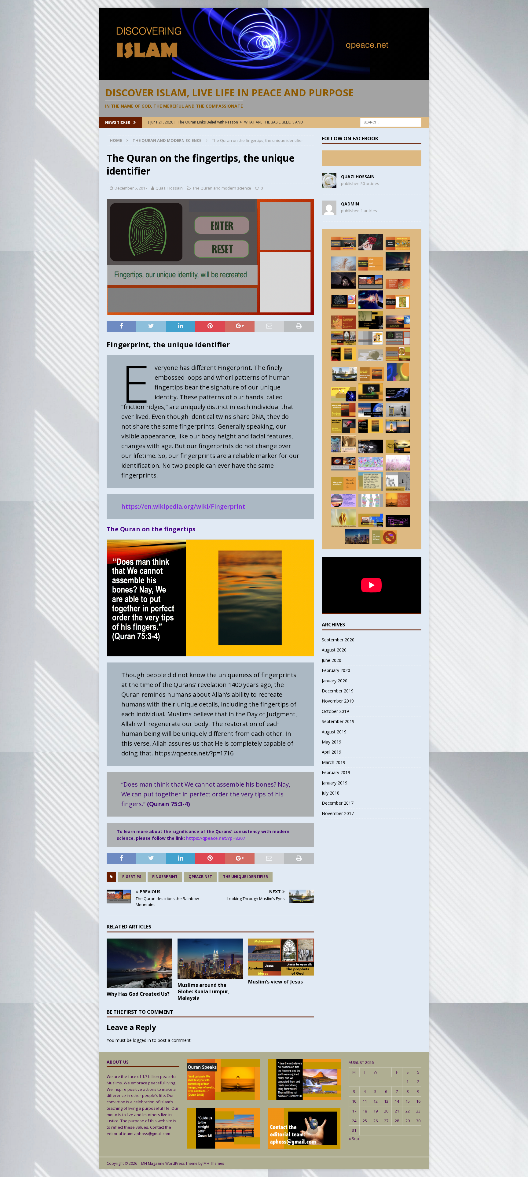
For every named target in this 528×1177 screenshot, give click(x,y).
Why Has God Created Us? (138, 994)
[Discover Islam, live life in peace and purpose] (264, 76)
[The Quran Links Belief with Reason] (343, 394)
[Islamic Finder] (370, 463)
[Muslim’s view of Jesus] (281, 957)
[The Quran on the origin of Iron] (343, 463)
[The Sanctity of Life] (370, 392)
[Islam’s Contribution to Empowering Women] (398, 243)
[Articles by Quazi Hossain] (329, 184)
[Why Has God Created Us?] (139, 963)
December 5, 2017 (131, 188)
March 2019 (333, 762)
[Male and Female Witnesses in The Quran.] (370, 264)
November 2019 (338, 701)
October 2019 (335, 711)
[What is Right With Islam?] (372, 374)
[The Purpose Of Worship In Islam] (343, 263)
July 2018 (330, 793)
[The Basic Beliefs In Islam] (398, 500)
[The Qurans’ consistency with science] (398, 410)
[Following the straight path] (398, 426)
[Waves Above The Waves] (398, 322)
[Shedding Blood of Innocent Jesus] (370, 481)
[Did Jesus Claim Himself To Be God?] (343, 354)
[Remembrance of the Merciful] (343, 410)
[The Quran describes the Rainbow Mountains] (370, 282)
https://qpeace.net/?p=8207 (215, 838)
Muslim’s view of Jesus (275, 981)
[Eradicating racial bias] (398, 481)
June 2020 (331, 660)
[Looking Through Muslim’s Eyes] (344, 374)
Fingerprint (165, 876)
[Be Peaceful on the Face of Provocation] (398, 462)
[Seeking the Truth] (398, 446)
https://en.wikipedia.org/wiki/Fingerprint (183, 506)
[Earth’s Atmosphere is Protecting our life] (370, 410)
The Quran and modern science (222, 188)
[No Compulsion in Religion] (398, 521)
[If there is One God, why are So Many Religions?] (370, 355)
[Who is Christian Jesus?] (370, 426)
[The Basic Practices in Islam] (398, 302)
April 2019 (331, 752)
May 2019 (331, 742)
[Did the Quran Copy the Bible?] (384, 537)
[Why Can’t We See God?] (343, 322)
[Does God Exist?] (343, 280)
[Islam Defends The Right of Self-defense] (370, 299)
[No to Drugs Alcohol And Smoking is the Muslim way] (398, 394)
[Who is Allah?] (343, 518)
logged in (142, 1040)
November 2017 (338, 813)
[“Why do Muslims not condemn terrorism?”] (370, 520)
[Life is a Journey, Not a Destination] (370, 242)
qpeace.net (200, 876)
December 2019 (338, 691)
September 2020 (338, 640)
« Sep (354, 1138)
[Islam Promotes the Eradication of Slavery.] (370, 320)
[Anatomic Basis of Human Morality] (343, 302)
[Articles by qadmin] (329, 212)
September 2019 (338, 721)
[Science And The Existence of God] (398, 284)
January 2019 (334, 783)
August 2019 (334, 732)
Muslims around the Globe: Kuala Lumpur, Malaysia (204, 991)
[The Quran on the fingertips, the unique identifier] (398, 338)
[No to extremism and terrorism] (370, 446)
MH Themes (214, 1163)
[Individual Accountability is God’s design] (343, 426)
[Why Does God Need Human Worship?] (343, 500)
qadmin (350, 204)
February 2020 (336, 670)
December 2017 (338, 803)
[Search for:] (390, 122)
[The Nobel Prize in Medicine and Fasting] (398, 354)
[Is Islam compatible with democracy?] (370, 500)
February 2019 (336, 772)
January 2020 (334, 681)
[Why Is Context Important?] (398, 372)
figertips (131, 876)
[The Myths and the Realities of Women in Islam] (343, 243)
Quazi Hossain (169, 188)
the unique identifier (245, 876)
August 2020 (334, 650)
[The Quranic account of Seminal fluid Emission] (370, 338)
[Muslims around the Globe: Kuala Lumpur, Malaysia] (210, 959)
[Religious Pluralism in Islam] (343, 444)
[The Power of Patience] (343, 484)
